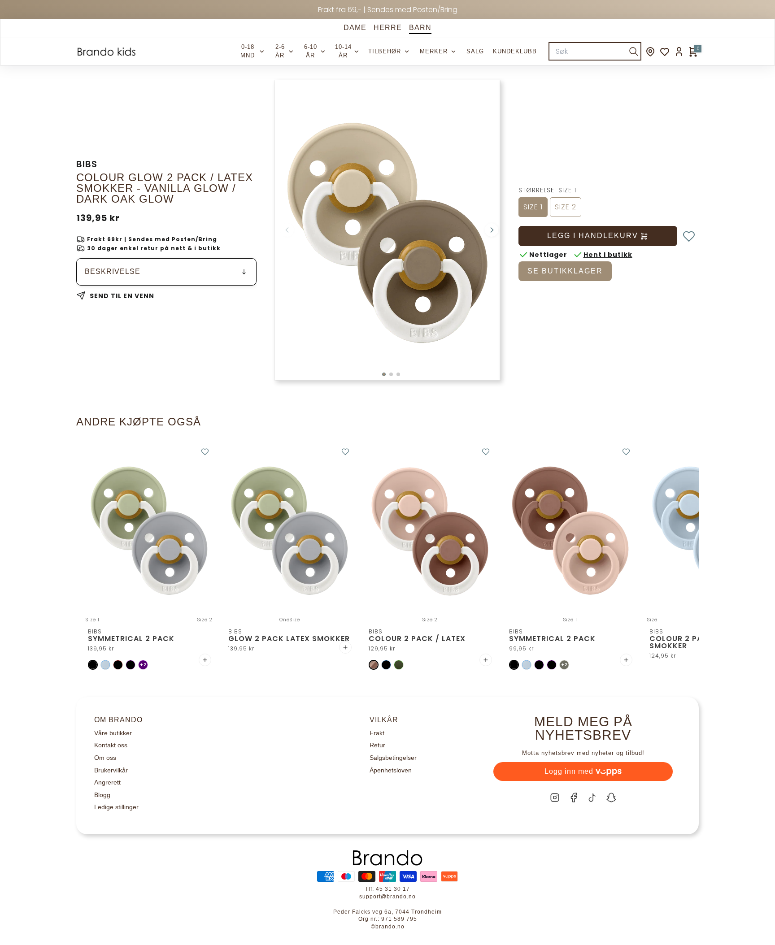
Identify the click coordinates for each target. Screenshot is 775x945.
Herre (388, 27)
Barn (420, 27)
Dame (355, 27)
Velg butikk (466, 847)
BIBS (86, 164)
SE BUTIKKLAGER (565, 271)
